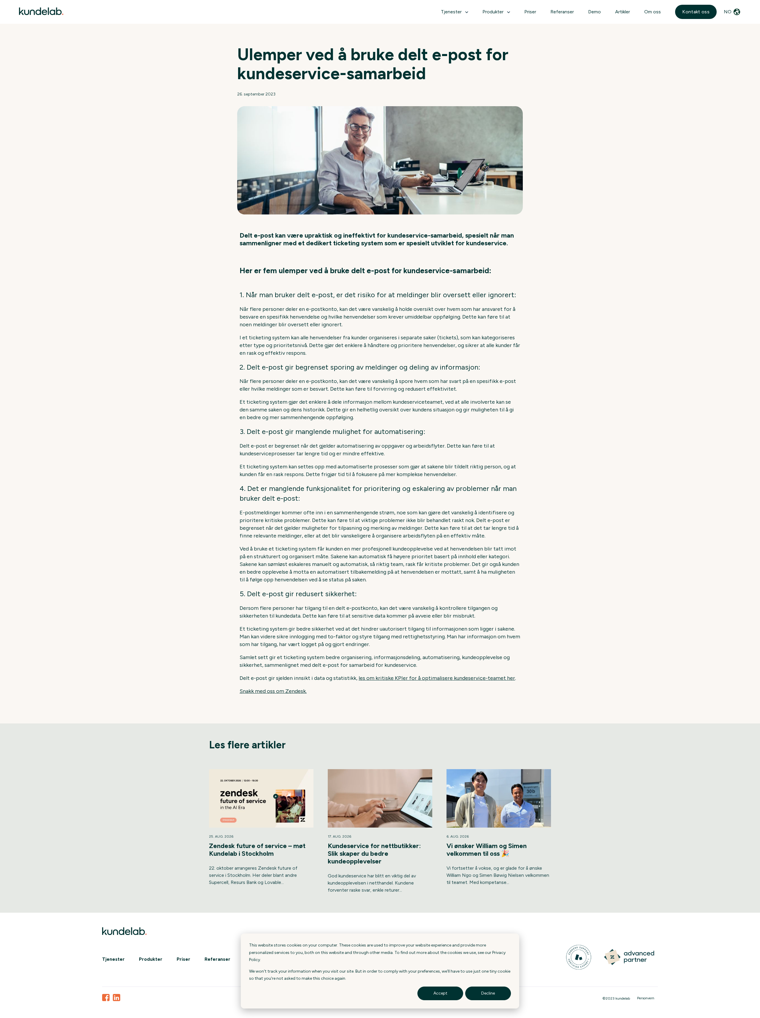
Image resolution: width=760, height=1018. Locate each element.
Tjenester (451, 12)
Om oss (652, 12)
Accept (440, 993)
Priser (530, 12)
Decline (488, 993)
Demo (594, 12)
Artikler (622, 12)
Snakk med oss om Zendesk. (273, 691)
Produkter (150, 959)
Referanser (562, 12)
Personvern (645, 998)
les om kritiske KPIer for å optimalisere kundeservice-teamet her (437, 678)
